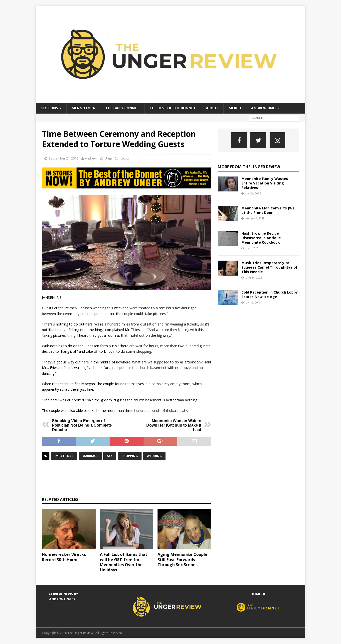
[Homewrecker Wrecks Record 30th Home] (69, 529)
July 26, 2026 (253, 193)
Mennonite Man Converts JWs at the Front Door (268, 210)
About (212, 108)
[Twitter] (258, 140)
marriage (90, 456)
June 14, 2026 (253, 277)
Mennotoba (83, 108)
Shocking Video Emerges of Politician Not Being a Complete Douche (82, 425)
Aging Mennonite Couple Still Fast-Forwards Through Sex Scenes (182, 560)
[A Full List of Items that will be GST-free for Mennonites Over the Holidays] (127, 529)
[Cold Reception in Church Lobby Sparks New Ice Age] (228, 297)
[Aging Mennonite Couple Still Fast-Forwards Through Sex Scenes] (184, 529)
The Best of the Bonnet (173, 108)
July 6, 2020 (252, 248)
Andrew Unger (265, 108)
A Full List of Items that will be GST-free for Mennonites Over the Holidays (123, 562)
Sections (49, 108)
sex (110, 456)
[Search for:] (274, 117)
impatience (64, 456)
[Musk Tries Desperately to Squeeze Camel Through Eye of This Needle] (228, 268)
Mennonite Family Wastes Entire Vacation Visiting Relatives (264, 183)
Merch (235, 108)
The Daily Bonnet (122, 108)
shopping (130, 456)
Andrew (91, 158)
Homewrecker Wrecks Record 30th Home (64, 557)
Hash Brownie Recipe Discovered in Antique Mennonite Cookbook (261, 238)
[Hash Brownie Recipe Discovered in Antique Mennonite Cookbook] (228, 238)
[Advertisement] (133, 478)
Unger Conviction (117, 158)
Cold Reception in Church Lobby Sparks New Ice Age (269, 294)
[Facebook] (239, 140)
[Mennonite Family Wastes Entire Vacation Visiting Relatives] (228, 183)
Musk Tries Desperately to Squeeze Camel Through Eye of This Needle (269, 267)
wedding (154, 456)
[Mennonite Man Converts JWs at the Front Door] (228, 213)
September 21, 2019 (63, 158)
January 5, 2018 (255, 218)
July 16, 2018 (253, 302)
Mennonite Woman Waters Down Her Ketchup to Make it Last (173, 425)
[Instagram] (277, 140)
